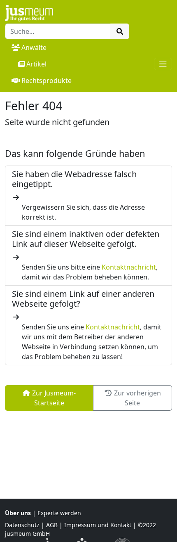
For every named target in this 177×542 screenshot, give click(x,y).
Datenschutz (22, 525)
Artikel (36, 64)
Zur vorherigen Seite (136, 397)
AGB (52, 525)
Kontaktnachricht (129, 267)
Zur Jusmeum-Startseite (53, 397)
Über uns (18, 513)
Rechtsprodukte (46, 80)
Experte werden (59, 513)
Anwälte (34, 47)
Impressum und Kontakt (97, 525)
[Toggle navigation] (163, 64)
